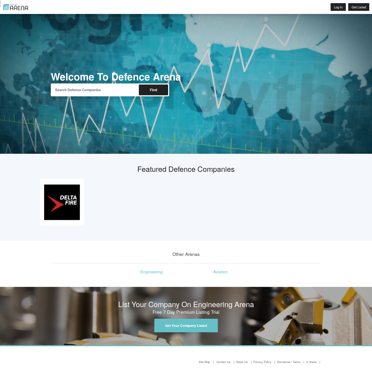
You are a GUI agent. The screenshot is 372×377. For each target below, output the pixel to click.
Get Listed (359, 7)
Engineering (151, 271)
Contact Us (224, 362)
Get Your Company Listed (186, 325)
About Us (242, 362)
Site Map (204, 362)
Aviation (220, 271)
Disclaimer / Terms (289, 362)
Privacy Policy (262, 362)
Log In (338, 7)
